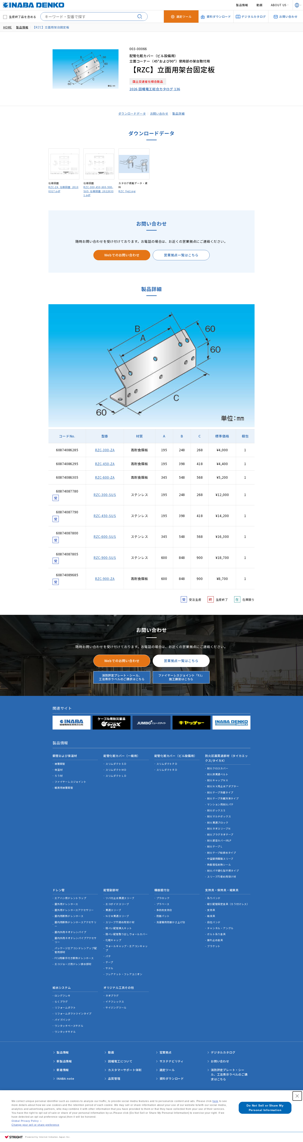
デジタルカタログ (223, 1052)
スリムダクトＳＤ (116, 763)
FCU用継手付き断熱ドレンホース (74, 958)
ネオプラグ (112, 995)
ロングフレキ (62, 995)
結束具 (211, 916)
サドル (109, 968)
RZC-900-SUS (105, 557)
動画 (259, 5)
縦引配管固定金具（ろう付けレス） (228, 904)
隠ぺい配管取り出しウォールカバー (127, 934)
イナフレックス (115, 1001)
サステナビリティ (172, 1061)
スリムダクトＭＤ (116, 769)
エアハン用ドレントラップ (70, 898)
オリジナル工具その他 (118, 987)
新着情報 (63, 1070)
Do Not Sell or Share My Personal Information (265, 1108)
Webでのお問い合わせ (122, 254)
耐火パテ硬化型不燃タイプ (223, 870)
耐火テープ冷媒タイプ (220, 792)
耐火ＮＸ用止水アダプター (223, 786)
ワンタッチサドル (65, 1031)
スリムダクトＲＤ (166, 769)
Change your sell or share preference (35, 1124)
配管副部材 (111, 890)
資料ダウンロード (172, 1078)
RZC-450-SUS (105, 515)
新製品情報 (64, 1061)
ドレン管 (59, 890)
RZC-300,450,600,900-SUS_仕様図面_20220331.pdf (98, 191)
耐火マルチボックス (219, 816)
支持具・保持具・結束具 (222, 890)
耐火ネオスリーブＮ (219, 828)
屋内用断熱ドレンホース (69, 916)
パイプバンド (63, 1019)
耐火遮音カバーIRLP (219, 840)
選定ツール (167, 1070)
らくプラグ (61, 1001)
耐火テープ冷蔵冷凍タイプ (223, 798)
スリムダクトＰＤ (166, 763)
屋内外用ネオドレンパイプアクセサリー (76, 940)
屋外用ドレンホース (66, 904)
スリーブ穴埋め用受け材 (221, 876)
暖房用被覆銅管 (64, 787)
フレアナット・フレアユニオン (124, 974)
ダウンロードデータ (132, 113)
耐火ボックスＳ (216, 810)
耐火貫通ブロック (217, 822)
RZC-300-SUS (105, 494)
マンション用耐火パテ (220, 804)
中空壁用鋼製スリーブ (220, 858)
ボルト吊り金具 (216, 934)
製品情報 (242, 5)
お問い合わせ (159, 113)
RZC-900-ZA (105, 578)
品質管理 (114, 1078)
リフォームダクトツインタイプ (73, 1013)
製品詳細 (178, 113)
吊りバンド (214, 898)
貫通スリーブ (113, 910)
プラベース (162, 904)
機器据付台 (162, 890)
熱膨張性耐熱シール (219, 864)
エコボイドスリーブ (117, 904)
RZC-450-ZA (105, 463)
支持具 (211, 910)
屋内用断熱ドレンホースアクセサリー (75, 924)
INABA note (65, 1078)
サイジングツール (116, 1007)
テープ (109, 962)
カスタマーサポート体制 (125, 1070)
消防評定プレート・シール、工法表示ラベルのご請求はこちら (122, 677)
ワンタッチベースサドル (69, 1025)
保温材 (58, 769)
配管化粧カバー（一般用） (121, 756)
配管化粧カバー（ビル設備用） (175, 756)
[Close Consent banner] (297, 1096)
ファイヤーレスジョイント (70, 781)
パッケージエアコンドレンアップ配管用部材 (76, 950)
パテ (108, 956)
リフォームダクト (65, 1007)
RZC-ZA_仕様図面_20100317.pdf (63, 189)
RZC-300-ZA (105, 449)
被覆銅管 (60, 763)
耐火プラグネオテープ (220, 834)
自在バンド (214, 922)
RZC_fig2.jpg (127, 191)
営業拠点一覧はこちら (181, 254)
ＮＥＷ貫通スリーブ (117, 916)
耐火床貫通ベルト (217, 774)
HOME (7, 27)
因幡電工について (120, 1061)
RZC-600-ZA (105, 477)
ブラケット (213, 946)
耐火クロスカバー (217, 768)
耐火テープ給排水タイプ (221, 852)
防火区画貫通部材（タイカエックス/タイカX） (226, 758)
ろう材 (58, 775)
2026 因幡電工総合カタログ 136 (154, 88)
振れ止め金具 (215, 940)
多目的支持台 (164, 910)
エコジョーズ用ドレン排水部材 (73, 964)
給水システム (62, 987)
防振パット (163, 916)
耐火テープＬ (215, 846)
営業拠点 (166, 1052)
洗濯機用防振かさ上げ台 (171, 922)
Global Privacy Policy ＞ (27, 1121)
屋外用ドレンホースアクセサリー (74, 910)
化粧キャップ (113, 940)
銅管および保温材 (65, 756)
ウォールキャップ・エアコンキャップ (127, 948)
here (215, 1101)
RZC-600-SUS (105, 536)
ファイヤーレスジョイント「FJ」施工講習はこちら (181, 677)
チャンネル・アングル (220, 928)
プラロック (163, 898)
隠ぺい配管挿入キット (119, 928)
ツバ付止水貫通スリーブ (120, 898)
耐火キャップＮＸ (217, 780)
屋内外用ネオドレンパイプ (70, 932)
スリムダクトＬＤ (116, 775)
